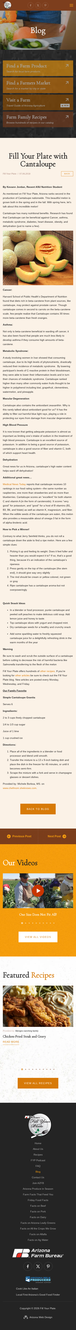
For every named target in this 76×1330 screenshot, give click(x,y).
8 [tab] (46, 1069)
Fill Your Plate (47, 1308)
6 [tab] (39, 1069)
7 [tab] (43, 1069)
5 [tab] (36, 1069)
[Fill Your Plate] (7, 5)
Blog (38, 1171)
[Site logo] (38, 1125)
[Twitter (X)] (38, 5)
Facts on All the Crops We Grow (38, 1228)
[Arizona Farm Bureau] (38, 1253)
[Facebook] (31, 5)
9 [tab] (50, 1069)
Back (67, 174)
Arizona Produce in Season (38, 1188)
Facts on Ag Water (38, 1239)
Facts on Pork (38, 1211)
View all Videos (38, 937)
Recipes (38, 1154)
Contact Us (38, 1177)
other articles (22, 675)
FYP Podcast (38, 1160)
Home (38, 1143)
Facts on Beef (38, 1205)
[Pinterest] (45, 5)
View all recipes (38, 1083)
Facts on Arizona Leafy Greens (38, 1222)
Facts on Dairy (38, 1217)
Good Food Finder (49, 1294)
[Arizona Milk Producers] (38, 1279)
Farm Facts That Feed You (38, 1194)
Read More (11, 1041)
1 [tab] (22, 923)
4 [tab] (32, 1069)
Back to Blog (38, 809)
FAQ (38, 1166)
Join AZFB (38, 1183)
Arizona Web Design (41, 1317)
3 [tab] (29, 1069)
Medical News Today (14, 484)
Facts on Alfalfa (38, 1234)
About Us (38, 1149)
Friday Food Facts (38, 1200)
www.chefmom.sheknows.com (19, 788)
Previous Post (21, 836)
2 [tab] (25, 1069)
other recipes (47, 671)
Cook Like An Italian (27, 1288)
